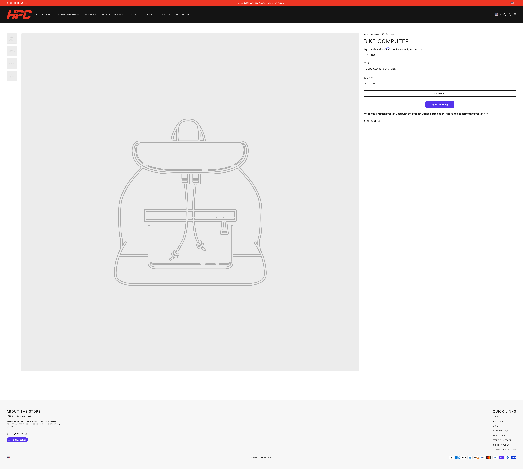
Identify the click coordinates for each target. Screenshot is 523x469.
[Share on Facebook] (364, 121)
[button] (379, 121)
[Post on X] (368, 121)
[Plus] (374, 83)
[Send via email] (375, 121)
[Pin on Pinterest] (372, 121)
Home (366, 34)
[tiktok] (22, 3)
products (375, 34)
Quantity (369, 78)
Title (366, 63)
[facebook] (7, 3)
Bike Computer (386, 41)
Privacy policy (501, 435)
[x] (11, 3)
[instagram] (15, 3)
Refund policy (500, 431)
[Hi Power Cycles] (19, 14)
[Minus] (365, 83)
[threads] (26, 3)
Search (497, 417)
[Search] (504, 14)
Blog (495, 426)
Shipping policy (501, 445)
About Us (498, 421)
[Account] (509, 14)
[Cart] (514, 14)
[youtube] (18, 3)
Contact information (504, 449)
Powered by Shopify (261, 457)
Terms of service (502, 440)
